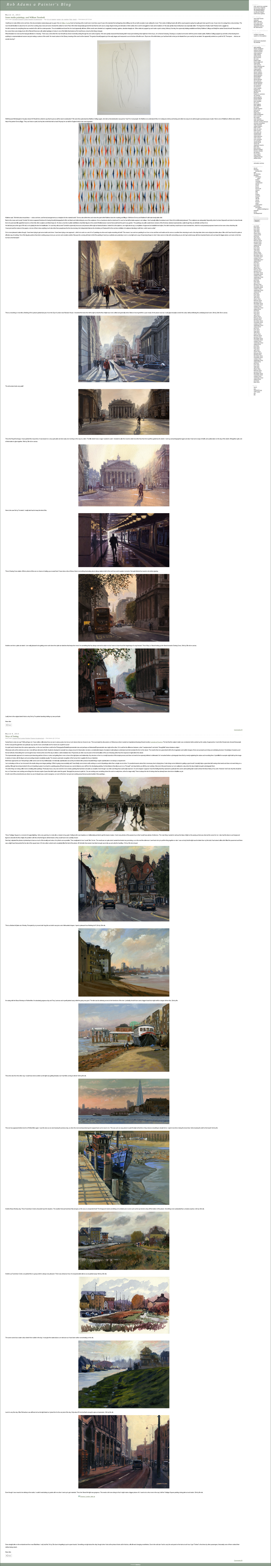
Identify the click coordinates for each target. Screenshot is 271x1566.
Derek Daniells (258, 79)
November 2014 (258, 305)
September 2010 (258, 378)
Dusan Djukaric (258, 84)
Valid (257, 391)
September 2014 (258, 308)
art (50, 19)
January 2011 (257, 372)
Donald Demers (258, 82)
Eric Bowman (257, 85)
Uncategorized (38, 19)
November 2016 (258, 274)
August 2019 (257, 235)
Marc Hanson (257, 119)
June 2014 (257, 312)
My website (257, 42)
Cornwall (257, 181)
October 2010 (257, 376)
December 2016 (258, 273)
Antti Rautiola (257, 54)
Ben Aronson (257, 57)
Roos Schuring (258, 139)
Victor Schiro (257, 155)
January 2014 (257, 319)
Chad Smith (257, 63)
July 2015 (256, 293)
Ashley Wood (257, 56)
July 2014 (256, 310)
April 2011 (256, 368)
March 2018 (257, 252)
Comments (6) (238, 1560)
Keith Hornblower (258, 114)
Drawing (21, 19)
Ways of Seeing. (12, 736)
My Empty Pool (258, 24)
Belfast (257, 180)
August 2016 (257, 278)
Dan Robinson (257, 70)
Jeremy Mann (257, 100)
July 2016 (256, 280)
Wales (257, 203)
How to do (258, 188)
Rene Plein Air (257, 132)
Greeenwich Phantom (260, 41)
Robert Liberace (258, 136)
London (26, 19)
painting (66, 19)
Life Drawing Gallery (259, 9)
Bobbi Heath (257, 60)
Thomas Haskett (258, 149)
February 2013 (258, 335)
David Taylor (257, 78)
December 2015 (258, 286)
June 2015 (257, 295)
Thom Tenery (257, 148)
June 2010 (257, 382)
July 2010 (256, 381)
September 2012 (258, 343)
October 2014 (257, 306)
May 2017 (256, 265)
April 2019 (257, 238)
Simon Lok (256, 143)
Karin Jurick (257, 110)
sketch (75, 19)
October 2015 (257, 289)
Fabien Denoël (258, 21)
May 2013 (256, 331)
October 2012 (257, 341)
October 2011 (257, 359)
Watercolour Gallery (259, 13)
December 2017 (258, 255)
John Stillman (257, 105)
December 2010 (258, 373)
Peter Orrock (257, 130)
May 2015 (256, 296)
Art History (15, 19)
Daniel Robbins (258, 72)
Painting (30, 19)
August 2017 (257, 261)
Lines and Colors (258, 23)
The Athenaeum (258, 27)
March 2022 (257, 233)
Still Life (257, 199)
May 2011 (256, 366)
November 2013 (258, 322)
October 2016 (257, 275)
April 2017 (257, 267)
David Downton (258, 75)
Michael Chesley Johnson (261, 122)
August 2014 (257, 309)
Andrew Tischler (258, 51)
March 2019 (257, 239)
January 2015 (257, 302)
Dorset (257, 184)
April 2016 (257, 283)
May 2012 (256, 348)
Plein (70, 19)
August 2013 (257, 327)
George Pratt (257, 91)
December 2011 (258, 356)
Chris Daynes (257, 65)
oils (62, 19)
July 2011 (256, 363)
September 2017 (258, 259)
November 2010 (258, 375)
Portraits (257, 196)
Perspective (258, 171)
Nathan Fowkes (258, 126)
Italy (255, 172)
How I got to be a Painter (261, 6)
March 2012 (257, 351)
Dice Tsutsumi (257, 81)
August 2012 (257, 344)
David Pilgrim (257, 76)
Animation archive (259, 163)
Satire (258, 178)
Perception (258, 207)
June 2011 (256, 365)
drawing (53, 19)
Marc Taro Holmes (259, 120)
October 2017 (257, 258)
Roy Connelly (257, 141)
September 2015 (258, 290)
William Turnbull (66, 23)
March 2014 (257, 316)
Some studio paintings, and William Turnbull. (25, 17)
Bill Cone (256, 59)
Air (48, 19)
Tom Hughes (257, 154)
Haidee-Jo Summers (259, 94)
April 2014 (257, 315)
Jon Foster (256, 107)
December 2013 (258, 321)
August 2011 (257, 362)
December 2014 (258, 303)
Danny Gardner (258, 73)
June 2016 (257, 281)
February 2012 (258, 353)
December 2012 (258, 338)
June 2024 (257, 227)
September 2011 (258, 360)
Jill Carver (256, 103)
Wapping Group (258, 157)
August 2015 (257, 292)
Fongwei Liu (257, 89)
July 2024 (256, 226)
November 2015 (258, 287)
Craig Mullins (257, 69)
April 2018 (257, 251)
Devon (255, 168)
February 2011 (258, 370)
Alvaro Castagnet (258, 49)
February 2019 (258, 240)
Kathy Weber (257, 113)
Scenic (257, 197)
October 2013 (257, 324)
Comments (258, 390)
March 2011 (257, 369)
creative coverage (259, 34)
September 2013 (258, 325)
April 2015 (257, 297)
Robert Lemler (257, 135)
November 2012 (258, 340)
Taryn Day (256, 146)
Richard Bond (257, 133)
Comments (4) (238, 730)
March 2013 (257, 334)
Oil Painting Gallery (259, 10)
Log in (255, 387)
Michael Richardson (259, 123)
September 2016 (258, 277)
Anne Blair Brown (258, 18)
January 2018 (257, 254)
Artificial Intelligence (263, 209)
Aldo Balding (257, 47)
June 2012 (257, 347)
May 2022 (256, 230)
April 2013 (257, 332)
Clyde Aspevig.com (259, 66)
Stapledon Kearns (259, 26)
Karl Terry (256, 111)
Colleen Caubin (258, 68)
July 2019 (256, 236)
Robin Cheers (257, 138)
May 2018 (256, 249)
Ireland (257, 190)
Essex (257, 185)
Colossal (256, 20)
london (59, 19)
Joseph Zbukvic (258, 108)
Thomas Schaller (258, 151)
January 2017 (257, 271)
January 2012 (257, 354)
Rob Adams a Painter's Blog (39, 4)
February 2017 (258, 270)
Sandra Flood (257, 142)
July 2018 (256, 246)
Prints (255, 212)
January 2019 (257, 242)
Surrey (257, 200)
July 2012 (256, 346)
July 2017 (256, 262)
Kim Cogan (257, 117)
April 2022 (257, 232)
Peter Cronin (257, 127)
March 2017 (257, 268)
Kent (19, 738)
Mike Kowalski (258, 124)
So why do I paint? (259, 12)
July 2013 (256, 328)
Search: (255, 217)
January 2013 (257, 337)
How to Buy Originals (259, 8)
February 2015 (258, 300)
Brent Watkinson (258, 62)
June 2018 (257, 248)
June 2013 (257, 330)
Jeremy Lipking (258, 98)
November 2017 (258, 257)
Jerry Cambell (257, 101)
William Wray (257, 158)
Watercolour (258, 204)
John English (257, 104)
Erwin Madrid (257, 88)
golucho (256, 92)
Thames (32, 738)
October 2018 (257, 243)
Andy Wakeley (258, 53)
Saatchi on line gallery (260, 36)
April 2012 (257, 350)
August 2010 (257, 379)
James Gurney (258, 97)
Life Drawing (257, 174)
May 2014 (256, 313)
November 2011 (258, 357)
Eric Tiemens (257, 86)
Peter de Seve (258, 129)
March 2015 (257, 299)
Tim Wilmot (256, 152)
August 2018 (257, 245)
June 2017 (257, 264)
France (257, 187)
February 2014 (258, 318)
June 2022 (257, 229)
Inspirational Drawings (156, 742)
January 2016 (257, 284)
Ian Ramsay (257, 95)
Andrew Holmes (258, 50)
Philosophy (257, 206)
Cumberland (258, 183)
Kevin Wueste (257, 116)
